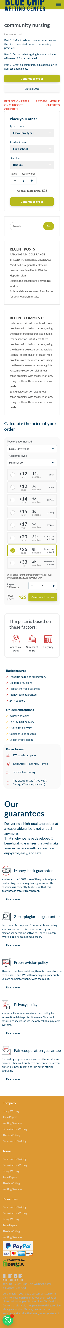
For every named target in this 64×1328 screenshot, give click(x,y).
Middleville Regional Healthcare (28, 264)
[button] (7, 1320)
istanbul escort (18, 354)
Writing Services (12, 1123)
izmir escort (17, 338)
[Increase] (53, 586)
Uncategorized (13, 34)
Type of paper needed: (20, 441)
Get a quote (32, 88)
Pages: (11, 584)
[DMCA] (14, 1262)
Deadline (15, 158)
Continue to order (32, 78)
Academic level (18, 142)
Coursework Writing (14, 1141)
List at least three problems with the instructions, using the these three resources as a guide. (31, 328)
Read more (13, 899)
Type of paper (18, 126)
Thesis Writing (11, 1135)
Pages (13, 173)
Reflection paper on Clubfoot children (16, 105)
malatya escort (18, 323)
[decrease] (14, 180)
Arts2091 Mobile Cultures (48, 103)
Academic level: (18, 455)
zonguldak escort (20, 391)
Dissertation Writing (15, 1129)
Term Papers (10, 1117)
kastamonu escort (20, 370)
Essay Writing (11, 1111)
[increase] (31, 180)
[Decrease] (32, 586)
